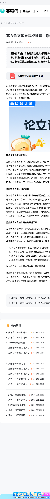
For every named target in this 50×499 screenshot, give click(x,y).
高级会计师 (8, 23)
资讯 (16, 23)
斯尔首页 (3, 2)
